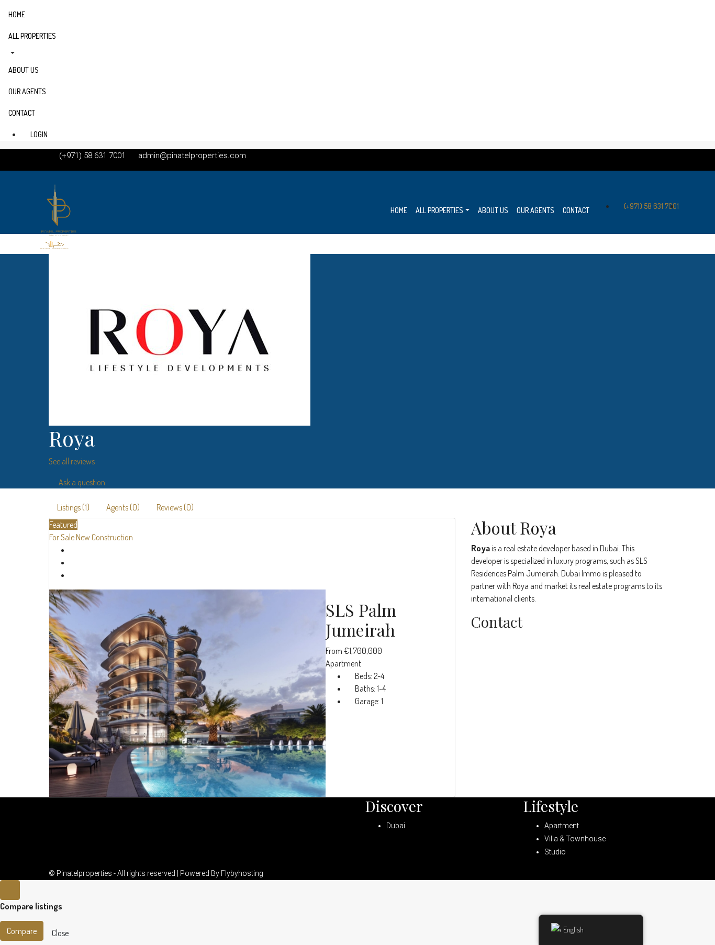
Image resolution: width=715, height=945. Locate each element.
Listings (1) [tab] (73, 507)
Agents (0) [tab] (123, 507)
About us (23, 69)
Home (16, 14)
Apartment (561, 825)
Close (60, 933)
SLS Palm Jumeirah (361, 619)
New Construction (104, 537)
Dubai (395, 825)
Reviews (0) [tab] (175, 507)
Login (38, 134)
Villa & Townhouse (575, 839)
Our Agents (27, 91)
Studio (555, 852)
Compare (22, 931)
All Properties (32, 35)
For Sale (62, 537)
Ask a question (81, 482)
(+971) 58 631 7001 (650, 206)
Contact (21, 112)
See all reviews (72, 461)
